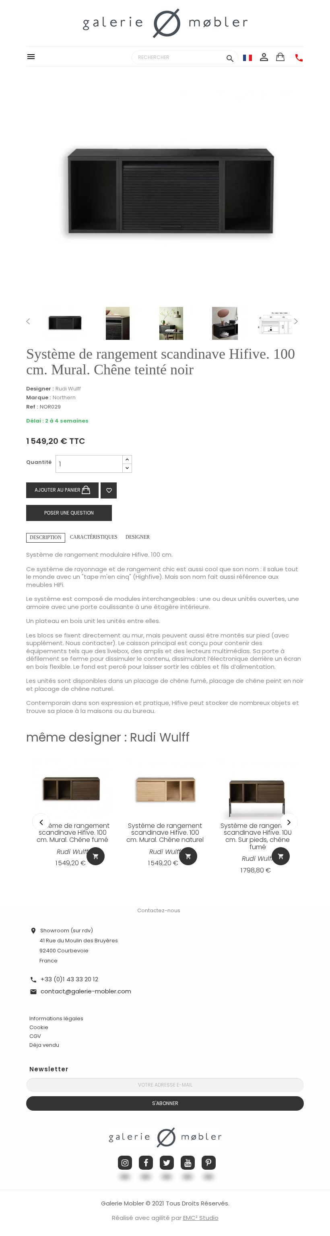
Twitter (167, 1163)
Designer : (40, 389)
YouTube (188, 1163)
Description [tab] (46, 537)
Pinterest (209, 1163)
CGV (35, 1036)
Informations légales (56, 1018)
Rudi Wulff (68, 388)
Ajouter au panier (58, 489)
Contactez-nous (158, 910)
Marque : (38, 397)
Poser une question (69, 512)
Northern (64, 397)
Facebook (146, 1163)
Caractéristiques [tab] (94, 537)
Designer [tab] (138, 537)
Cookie (38, 1027)
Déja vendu (44, 1045)
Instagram (125, 1163)
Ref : (32, 407)
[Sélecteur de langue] (247, 57)
